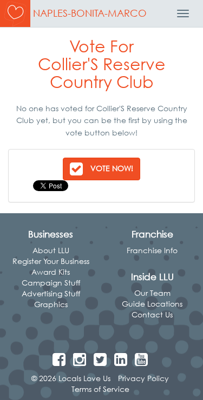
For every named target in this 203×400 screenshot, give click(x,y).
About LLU (50, 250)
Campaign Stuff (51, 282)
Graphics (51, 304)
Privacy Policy (143, 378)
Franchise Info (152, 250)
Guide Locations (152, 303)
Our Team (152, 292)
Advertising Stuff (51, 293)
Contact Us (152, 314)
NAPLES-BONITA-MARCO (90, 13)
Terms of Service (100, 389)
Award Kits (50, 271)
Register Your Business (50, 261)
